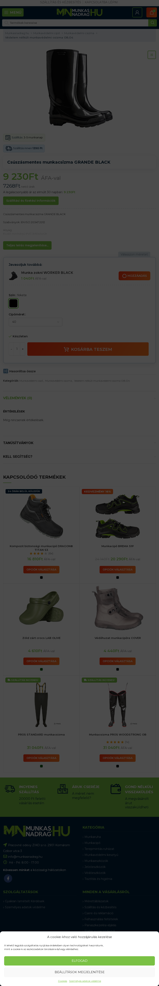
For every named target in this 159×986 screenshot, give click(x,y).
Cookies (62, 980)
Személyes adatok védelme (85, 980)
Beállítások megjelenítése (80, 972)
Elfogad (80, 961)
